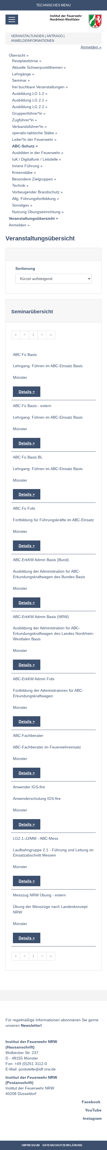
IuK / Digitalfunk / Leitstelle (35, 159)
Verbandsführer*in (27, 126)
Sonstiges (20, 205)
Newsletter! (31, 1025)
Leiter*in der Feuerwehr (32, 139)
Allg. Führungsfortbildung (34, 198)
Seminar (19, 80)
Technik (18, 185)
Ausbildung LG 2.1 (28, 100)
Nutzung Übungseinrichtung (36, 212)
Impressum (31, 1145)
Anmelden (89, 47)
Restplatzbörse (25, 61)
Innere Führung (25, 166)
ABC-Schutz (23, 146)
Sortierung (25, 268)
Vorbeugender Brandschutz (36, 192)
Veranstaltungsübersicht (32, 218)
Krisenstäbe (22, 172)
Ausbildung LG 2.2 (28, 107)
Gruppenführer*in (27, 113)
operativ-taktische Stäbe (33, 133)
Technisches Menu (53, 5)
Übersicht (17, 55)
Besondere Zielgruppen (32, 179)
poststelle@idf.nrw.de (37, 1069)
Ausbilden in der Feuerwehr (36, 152)
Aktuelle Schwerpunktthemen (37, 67)
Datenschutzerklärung (63, 1145)
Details (25, 391)
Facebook (91, 1102)
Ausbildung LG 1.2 (28, 93)
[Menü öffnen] (11, 19)
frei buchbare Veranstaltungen (38, 87)
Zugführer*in (23, 120)
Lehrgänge (21, 74)
